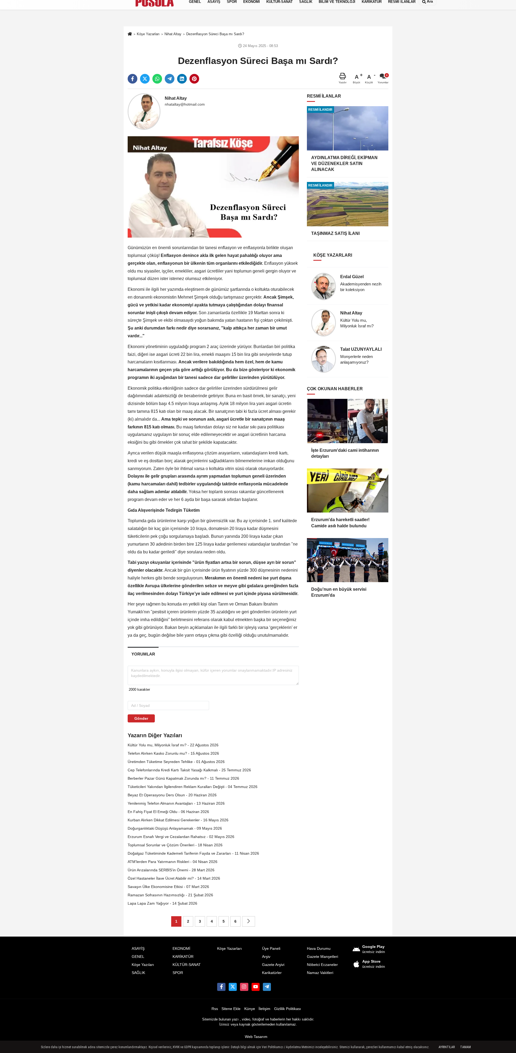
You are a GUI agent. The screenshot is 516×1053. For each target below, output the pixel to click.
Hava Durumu (319, 949)
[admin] (267, 987)
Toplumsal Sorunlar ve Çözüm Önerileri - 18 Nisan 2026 (175, 845)
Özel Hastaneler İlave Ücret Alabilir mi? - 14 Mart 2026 (174, 878)
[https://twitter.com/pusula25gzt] (233, 987)
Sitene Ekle (231, 1009)
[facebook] (132, 79)
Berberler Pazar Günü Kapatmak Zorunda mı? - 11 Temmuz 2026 (183, 778)
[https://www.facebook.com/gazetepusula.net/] (221, 987)
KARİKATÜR (183, 957)
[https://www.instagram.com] (244, 987)
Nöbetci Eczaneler (322, 965)
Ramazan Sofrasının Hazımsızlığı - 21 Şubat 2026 (170, 895)
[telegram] (169, 79)
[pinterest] (194, 79)
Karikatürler (272, 973)
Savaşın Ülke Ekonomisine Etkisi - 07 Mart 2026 (168, 886)
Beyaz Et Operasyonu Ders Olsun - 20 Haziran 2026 (172, 795)
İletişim (264, 1009)
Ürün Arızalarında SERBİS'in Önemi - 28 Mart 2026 (171, 870)
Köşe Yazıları (143, 965)
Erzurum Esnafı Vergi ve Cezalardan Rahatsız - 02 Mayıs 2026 (181, 836)
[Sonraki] (248, 921)
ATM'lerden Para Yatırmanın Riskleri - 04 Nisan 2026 (172, 861)
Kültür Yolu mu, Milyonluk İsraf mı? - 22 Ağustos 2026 (173, 745)
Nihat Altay (176, 98)
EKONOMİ (181, 949)
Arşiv (266, 957)
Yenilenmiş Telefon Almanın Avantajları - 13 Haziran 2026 (176, 803)
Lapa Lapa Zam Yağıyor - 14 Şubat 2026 (162, 903)
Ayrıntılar (447, 1047)
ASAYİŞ (138, 949)
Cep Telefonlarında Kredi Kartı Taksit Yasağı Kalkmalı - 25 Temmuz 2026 (189, 770)
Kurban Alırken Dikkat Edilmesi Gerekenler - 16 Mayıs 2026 (178, 820)
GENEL (138, 957)
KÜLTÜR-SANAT (187, 965)
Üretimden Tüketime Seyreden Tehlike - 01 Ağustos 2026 (176, 762)
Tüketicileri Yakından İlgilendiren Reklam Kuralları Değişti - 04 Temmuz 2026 (192, 787)
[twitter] (145, 79)
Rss (215, 1009)
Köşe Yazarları (229, 949)
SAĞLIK (138, 973)
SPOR (178, 973)
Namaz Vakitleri (320, 973)
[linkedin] (182, 79)
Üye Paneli (271, 949)
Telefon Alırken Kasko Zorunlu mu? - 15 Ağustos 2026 (173, 753)
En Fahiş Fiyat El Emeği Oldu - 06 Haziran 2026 (168, 812)
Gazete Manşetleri (322, 957)
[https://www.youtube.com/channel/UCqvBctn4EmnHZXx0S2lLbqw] (256, 987)
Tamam (465, 1047)
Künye (249, 1009)
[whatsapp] (157, 79)
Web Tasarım (256, 1037)
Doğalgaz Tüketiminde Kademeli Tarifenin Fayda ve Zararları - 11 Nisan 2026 (193, 853)
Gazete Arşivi (273, 965)
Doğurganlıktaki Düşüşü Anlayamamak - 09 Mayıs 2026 (175, 828)
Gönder (141, 718)
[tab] (143, 654)
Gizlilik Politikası (287, 1009)
